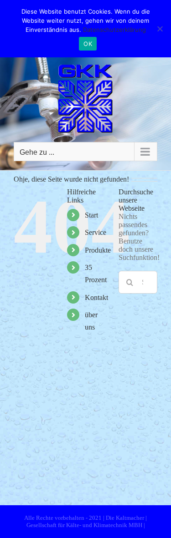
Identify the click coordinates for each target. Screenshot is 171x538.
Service (95, 232)
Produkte (98, 250)
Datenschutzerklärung (114, 29)
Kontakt (96, 297)
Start (91, 215)
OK (87, 43)
